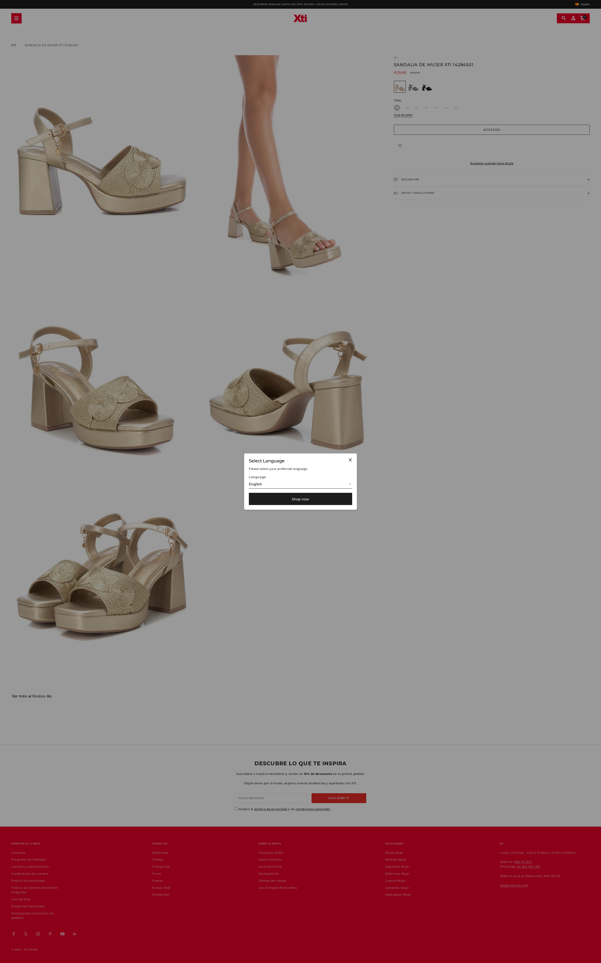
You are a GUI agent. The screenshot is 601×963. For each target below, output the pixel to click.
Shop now (300, 499)
